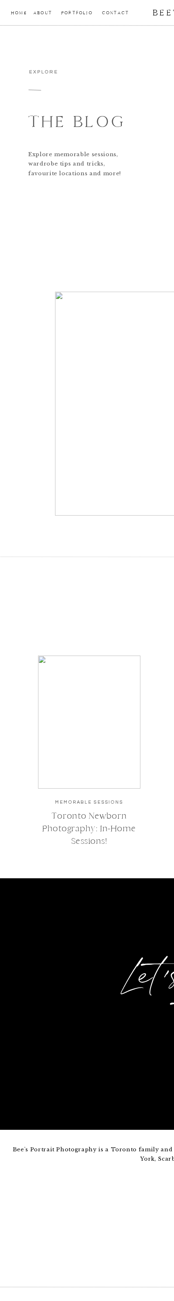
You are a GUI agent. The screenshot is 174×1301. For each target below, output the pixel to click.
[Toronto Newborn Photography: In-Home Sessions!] (89, 722)
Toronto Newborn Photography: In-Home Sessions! (89, 828)
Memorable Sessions (89, 802)
